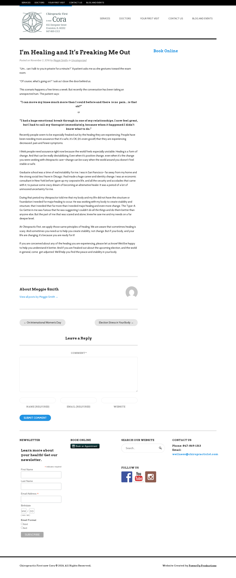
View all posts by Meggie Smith (39, 296)
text (25, 528)
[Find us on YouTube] (138, 476)
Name (37, 406)
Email (78, 406)
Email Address (30, 493)
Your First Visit (56, 2)
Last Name (27, 481)
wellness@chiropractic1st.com (195, 454)
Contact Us (75, 2)
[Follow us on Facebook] (126, 476)
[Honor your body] (46, 22)
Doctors (39, 2)
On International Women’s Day (42, 322)
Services (26, 2)
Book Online (165, 51)
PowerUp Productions (202, 565)
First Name (27, 469)
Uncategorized (79, 60)
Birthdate (26, 505)
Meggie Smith (60, 60)
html (25, 524)
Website (119, 406)
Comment (79, 353)
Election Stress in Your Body (116, 322)
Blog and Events (95, 2)
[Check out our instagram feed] (150, 476)
